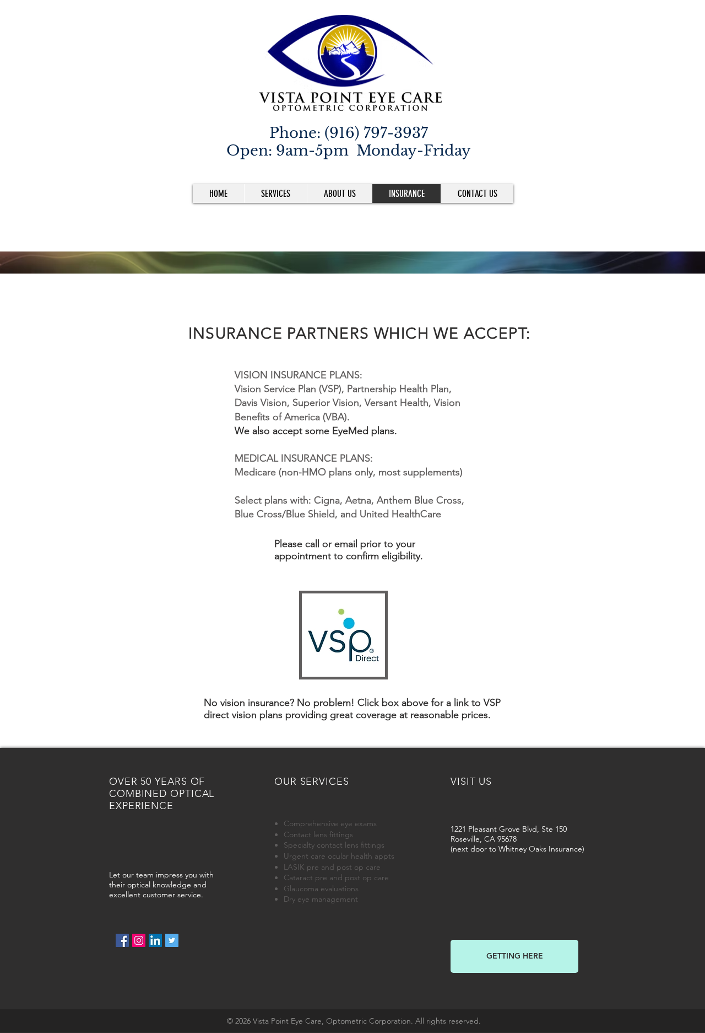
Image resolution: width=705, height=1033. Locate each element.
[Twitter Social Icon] (171, 940)
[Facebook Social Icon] (122, 940)
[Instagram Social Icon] (138, 940)
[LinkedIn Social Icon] (155, 940)
